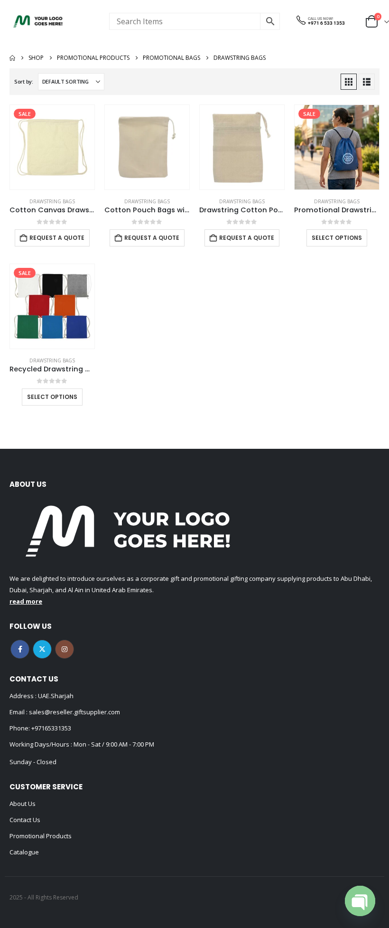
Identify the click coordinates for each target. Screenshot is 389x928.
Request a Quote (56, 238)
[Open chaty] (360, 901)
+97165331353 (51, 728)
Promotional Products (40, 836)
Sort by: (23, 81)
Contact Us (24, 819)
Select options (337, 238)
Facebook (19, 649)
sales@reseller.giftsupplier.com (74, 712)
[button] (349, 82)
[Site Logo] (37, 21)
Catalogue (24, 852)
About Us (22, 803)
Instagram (64, 649)
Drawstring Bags (52, 201)
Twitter (42, 649)
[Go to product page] (147, 147)
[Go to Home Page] (12, 58)
